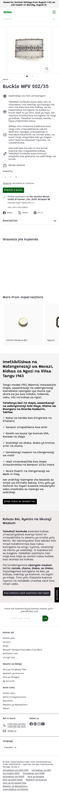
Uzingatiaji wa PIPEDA (34, 773)
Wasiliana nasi (10, 654)
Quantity (8, 171)
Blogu (6, 646)
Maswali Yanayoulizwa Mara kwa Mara (22, 650)
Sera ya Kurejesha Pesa (14, 669)
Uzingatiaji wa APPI (41, 770)
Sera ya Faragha (11, 677)
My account (9, 681)
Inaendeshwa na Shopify (15, 789)
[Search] (53, 19)
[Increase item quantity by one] (16, 177)
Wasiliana (8, 701)
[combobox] (29, 19)
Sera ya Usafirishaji (13, 780)
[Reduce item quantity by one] (5, 177)
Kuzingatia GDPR (11, 773)
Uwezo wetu (9, 693)
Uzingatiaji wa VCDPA (13, 777)
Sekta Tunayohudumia (14, 697)
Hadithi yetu (9, 638)
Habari (6, 708)
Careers (6, 642)
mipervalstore (31, 297)
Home (5, 80)
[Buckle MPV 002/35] (23, 266)
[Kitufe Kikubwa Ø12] (23, 324)
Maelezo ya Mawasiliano (15, 705)
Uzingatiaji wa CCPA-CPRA (15, 770)
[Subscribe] (45, 618)
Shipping (7, 183)
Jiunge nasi (9, 657)
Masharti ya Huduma (13, 673)
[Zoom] (47, 69)
